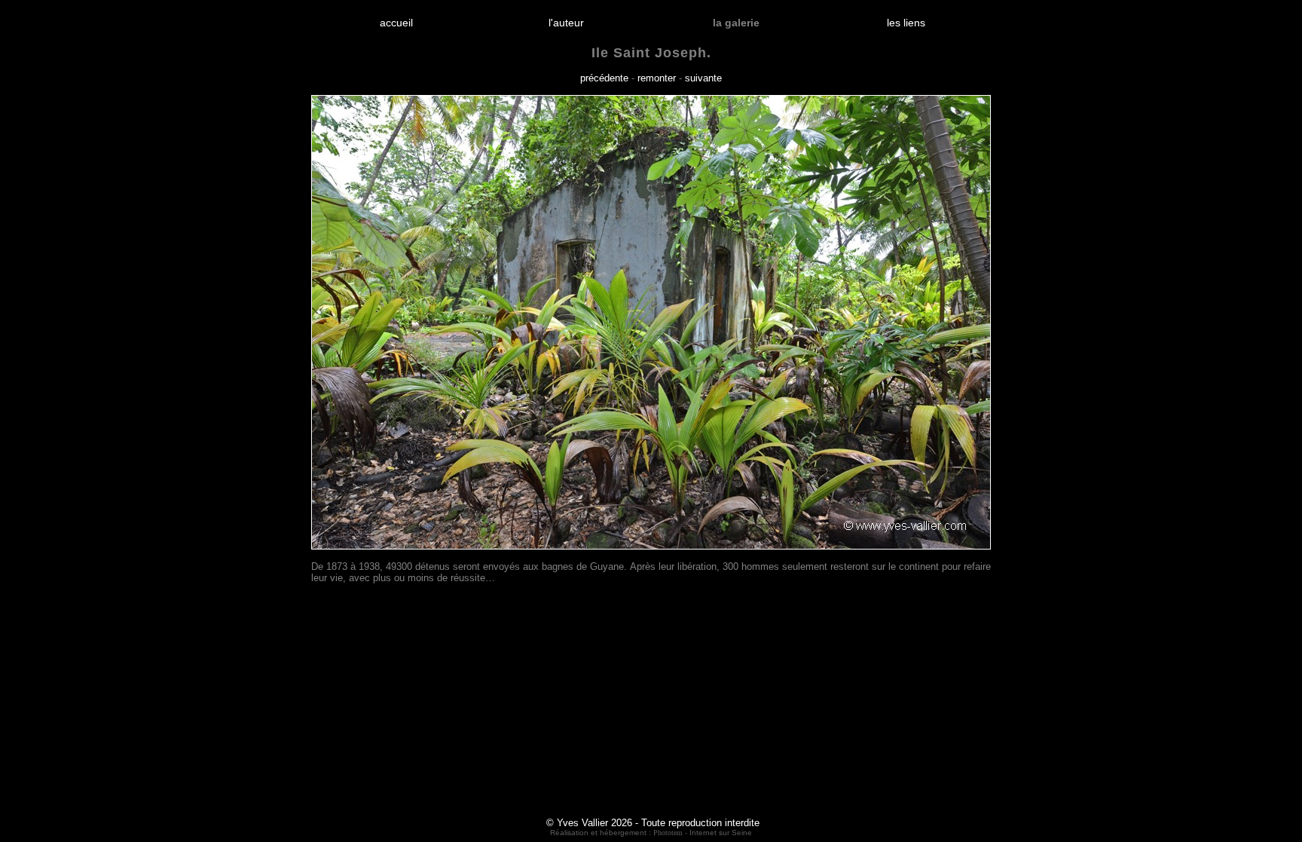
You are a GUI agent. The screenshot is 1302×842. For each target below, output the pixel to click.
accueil (396, 23)
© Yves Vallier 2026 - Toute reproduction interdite (653, 822)
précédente (604, 78)
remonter (656, 78)
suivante (703, 78)
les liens (906, 23)
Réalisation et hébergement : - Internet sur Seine (651, 832)
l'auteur (566, 23)
